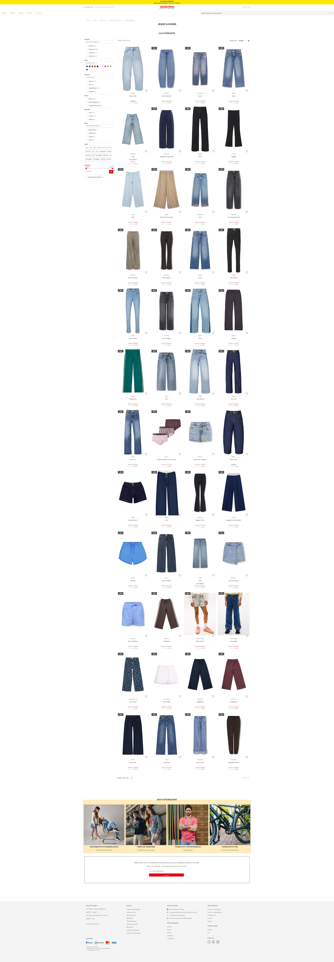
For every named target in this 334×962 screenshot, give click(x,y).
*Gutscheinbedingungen (92, 947)
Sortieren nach (233, 40)
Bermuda (132, 580)
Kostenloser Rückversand (177, 915)
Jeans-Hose (133, 762)
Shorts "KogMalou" (133, 641)
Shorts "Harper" (200, 641)
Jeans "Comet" (200, 762)
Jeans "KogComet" (167, 96)
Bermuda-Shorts (132, 520)
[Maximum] (112, 168)
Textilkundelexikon (132, 924)
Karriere (209, 918)
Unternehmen (211, 915)
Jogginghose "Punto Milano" (233, 520)
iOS (208, 933)
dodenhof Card (131, 912)
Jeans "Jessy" (133, 96)
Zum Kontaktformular (92, 924)
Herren (169, 930)
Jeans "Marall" (200, 399)
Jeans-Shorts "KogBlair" (200, 459)
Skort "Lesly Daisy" (234, 580)
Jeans (200, 96)
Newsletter (130, 918)
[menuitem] (4, 13)
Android (209, 930)
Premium (170, 935)
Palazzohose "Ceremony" (166, 217)
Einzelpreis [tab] (87, 165)
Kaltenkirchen (109, 7)
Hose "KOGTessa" (133, 277)
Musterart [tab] (87, 74)
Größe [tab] (86, 144)
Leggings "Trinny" (200, 520)
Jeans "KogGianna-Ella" (233, 217)
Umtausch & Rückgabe (134, 933)
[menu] (167, 13)
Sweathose (167, 641)
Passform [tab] (87, 39)
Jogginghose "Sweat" (233, 762)
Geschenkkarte (131, 915)
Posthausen (99, 7)
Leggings (233, 156)
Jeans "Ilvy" (234, 399)
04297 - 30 (90, 919)
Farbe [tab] (86, 60)
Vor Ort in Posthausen (214, 909)
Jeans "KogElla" (166, 338)
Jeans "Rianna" (234, 277)
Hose (166, 520)
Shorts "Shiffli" (166, 702)
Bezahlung (130, 927)
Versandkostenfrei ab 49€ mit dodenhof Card (183, 912)
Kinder (95, 20)
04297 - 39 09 (91, 912)
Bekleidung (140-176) (115, 20)
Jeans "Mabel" (233, 641)
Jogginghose (132, 399)
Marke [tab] (86, 123)
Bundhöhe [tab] (87, 109)
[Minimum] (86, 168)
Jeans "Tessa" (133, 702)
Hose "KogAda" (166, 277)
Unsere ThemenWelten (133, 909)
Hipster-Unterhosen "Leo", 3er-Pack (166, 459)
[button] (146, 90)
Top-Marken (170, 938)
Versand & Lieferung (133, 930)
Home (88, 20)
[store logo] (167, 7)
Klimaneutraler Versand (177, 909)
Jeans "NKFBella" (166, 580)
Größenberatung (131, 921)
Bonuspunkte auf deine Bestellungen (181, 918)
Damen (169, 927)
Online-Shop (89, 7)
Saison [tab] (86, 95)
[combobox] (267, 13)
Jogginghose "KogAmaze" (166, 156)
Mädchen (103, 20)
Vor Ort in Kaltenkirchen (214, 912)
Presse (209, 921)
